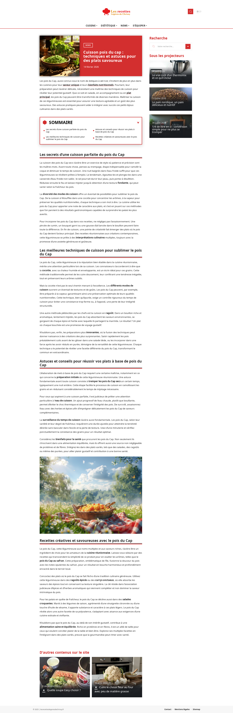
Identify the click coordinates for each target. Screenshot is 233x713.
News (88, 45)
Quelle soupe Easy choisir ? (64, 690)
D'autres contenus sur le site (64, 652)
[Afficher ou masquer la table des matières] (106, 122)
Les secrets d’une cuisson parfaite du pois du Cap (66, 130)
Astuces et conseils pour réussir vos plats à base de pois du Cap (114, 130)
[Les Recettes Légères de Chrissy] (116, 11)
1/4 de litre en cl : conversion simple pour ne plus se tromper (169, 129)
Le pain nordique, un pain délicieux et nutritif (168, 103)
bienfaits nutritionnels (101, 84)
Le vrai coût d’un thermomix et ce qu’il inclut (169, 76)
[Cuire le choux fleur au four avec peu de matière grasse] (117, 677)
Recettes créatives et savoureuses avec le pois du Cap (116, 137)
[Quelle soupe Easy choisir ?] (65, 677)
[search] (190, 11)
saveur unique (71, 84)
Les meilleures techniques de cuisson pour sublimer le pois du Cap (65, 137)
